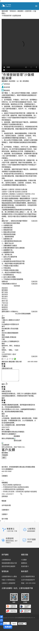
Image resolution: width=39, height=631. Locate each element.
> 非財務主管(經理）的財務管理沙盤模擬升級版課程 (19, 491)
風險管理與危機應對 (8, 566)
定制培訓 (6, 84)
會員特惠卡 (25, 566)
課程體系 (20, 11)
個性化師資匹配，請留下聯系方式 (13, 447)
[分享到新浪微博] (7, 359)
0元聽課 (24, 560)
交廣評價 (11, 192)
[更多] (30, 138)
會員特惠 (6, 87)
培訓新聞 (18, 192)
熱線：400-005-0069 (28, 583)
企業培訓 (22, 588)
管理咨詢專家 (15, 196)
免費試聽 (24, 189)
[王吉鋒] (2, 443)
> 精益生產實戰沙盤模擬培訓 (11, 485)
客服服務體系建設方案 (9, 563)
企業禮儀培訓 (6, 560)
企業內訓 (5, 588)
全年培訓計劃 (6, 196)
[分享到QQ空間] (5, 359)
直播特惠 (5, 194)
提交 (4, 457)
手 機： (4, 366)
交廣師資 (11, 189)
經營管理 (28, 11)
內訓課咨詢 (20, 194)
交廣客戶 (5, 192)
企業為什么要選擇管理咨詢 (11, 583)
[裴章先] (14, 438)
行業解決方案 (25, 196)
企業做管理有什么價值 (9, 576)
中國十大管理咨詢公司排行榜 (11, 580)
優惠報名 (24, 563)
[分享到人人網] (12, 359)
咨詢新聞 (24, 192)
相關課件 (5, 189)
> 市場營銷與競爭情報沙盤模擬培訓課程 (15, 487)
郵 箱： (4, 364)
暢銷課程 (6, 90)
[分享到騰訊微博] (10, 359)
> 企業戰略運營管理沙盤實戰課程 (13, 489)
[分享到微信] (15, 359)
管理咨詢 (13, 11)
